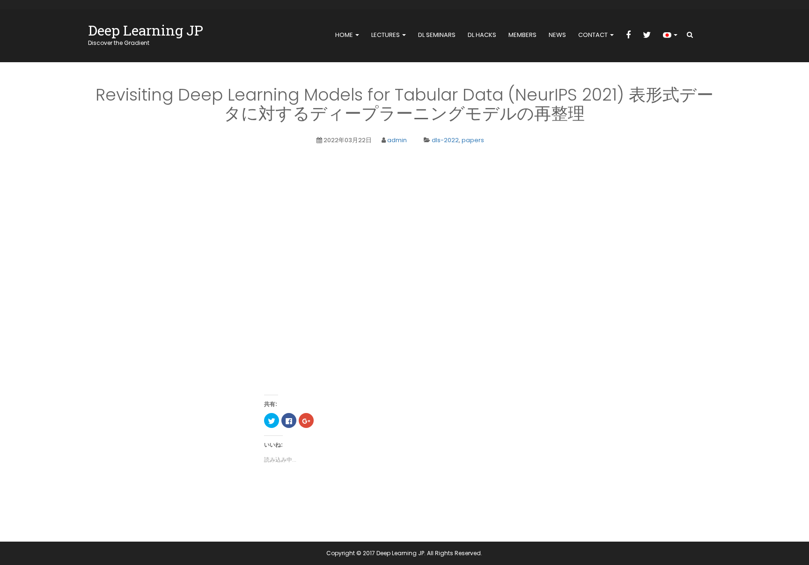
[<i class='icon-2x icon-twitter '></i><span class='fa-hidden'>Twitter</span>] (647, 35)
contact (593, 34)
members (522, 34)
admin (397, 140)
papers (473, 140)
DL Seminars (437, 34)
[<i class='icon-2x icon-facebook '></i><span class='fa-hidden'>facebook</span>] (628, 35)
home (344, 34)
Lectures (386, 34)
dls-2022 (445, 140)
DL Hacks (482, 34)
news (557, 34)
